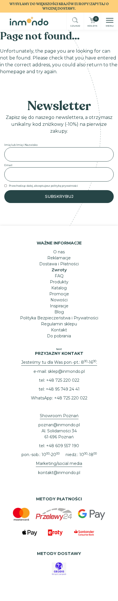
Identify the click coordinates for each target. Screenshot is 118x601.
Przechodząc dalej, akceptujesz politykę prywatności (43, 185)
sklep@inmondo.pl (66, 371)
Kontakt (59, 330)
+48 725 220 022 (62, 380)
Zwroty (59, 269)
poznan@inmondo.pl (59, 424)
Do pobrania (59, 336)
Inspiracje (59, 306)
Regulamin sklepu (59, 324)
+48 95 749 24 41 (63, 389)
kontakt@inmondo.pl (59, 472)
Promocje (59, 293)
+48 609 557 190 (62, 445)
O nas (59, 251)
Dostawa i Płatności (59, 263)
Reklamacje (59, 257)
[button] (109, 21)
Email (8, 165)
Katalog (59, 287)
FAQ (59, 275)
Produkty (59, 281)
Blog (59, 312)
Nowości (59, 300)
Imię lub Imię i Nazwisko (21, 144)
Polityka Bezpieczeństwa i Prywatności (59, 318)
